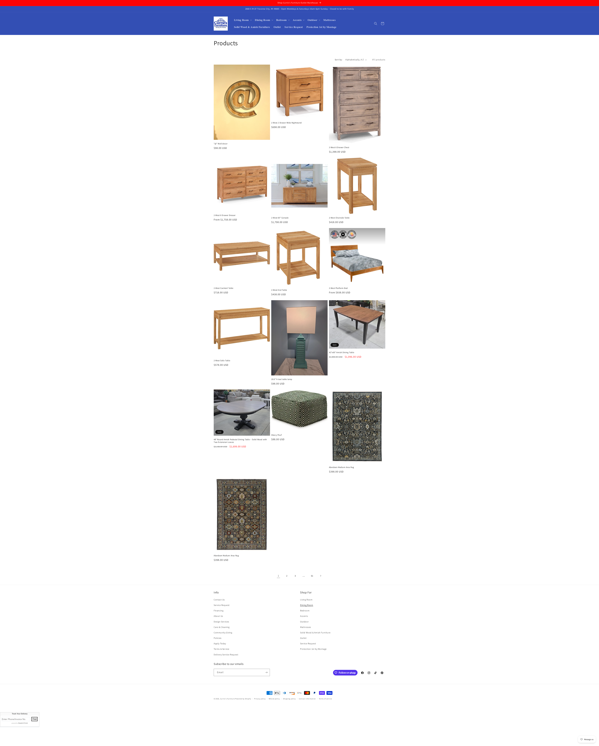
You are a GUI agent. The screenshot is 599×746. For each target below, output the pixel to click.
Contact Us (219, 599)
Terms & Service (221, 649)
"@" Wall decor (220, 143)
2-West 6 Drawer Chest (339, 147)
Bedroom (304, 610)
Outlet (303, 638)
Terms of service (325, 699)
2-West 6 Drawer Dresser (225, 215)
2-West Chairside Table (339, 218)
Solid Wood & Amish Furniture (315, 632)
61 (312, 575)
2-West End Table (279, 290)
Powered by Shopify (243, 699)
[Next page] (320, 575)
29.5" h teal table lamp (281, 379)
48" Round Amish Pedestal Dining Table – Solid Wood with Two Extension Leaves (240, 440)
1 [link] (278, 575)
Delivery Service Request (226, 654)
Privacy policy (260, 699)
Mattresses (305, 627)
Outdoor (304, 621)
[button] (242, 20)
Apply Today (220, 643)
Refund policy (274, 699)
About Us (218, 616)
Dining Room (306, 605)
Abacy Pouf (276, 435)
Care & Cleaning (222, 627)
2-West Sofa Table (222, 360)
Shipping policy (289, 699)
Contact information (307, 699)
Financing (218, 610)
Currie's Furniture (227, 699)
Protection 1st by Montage (313, 649)
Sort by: (338, 59)
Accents (304, 616)
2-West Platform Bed (338, 288)
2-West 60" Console (280, 218)
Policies (218, 638)
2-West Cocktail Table (223, 288)
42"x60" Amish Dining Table (341, 352)
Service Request (222, 605)
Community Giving (223, 632)
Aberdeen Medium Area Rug (341, 467)
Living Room (306, 599)
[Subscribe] (266, 672)
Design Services (221, 621)
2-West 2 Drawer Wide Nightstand (286, 123)
